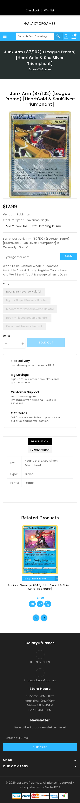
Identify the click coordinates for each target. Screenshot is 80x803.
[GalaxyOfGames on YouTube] (44, 4)
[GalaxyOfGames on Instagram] (36, 4)
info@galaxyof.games (40, 680)
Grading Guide (50, 226)
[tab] (40, 441)
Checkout (32, 10)
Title (6, 284)
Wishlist (49, 10)
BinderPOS (52, 787)
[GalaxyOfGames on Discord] (51, 4)
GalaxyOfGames (40, 24)
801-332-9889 (40, 662)
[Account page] (66, 36)
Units (6, 335)
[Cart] (74, 36)
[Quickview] (32, 604)
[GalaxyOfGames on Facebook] (29, 4)
